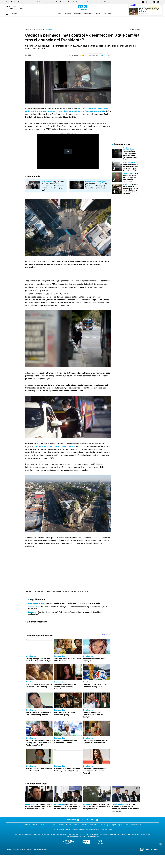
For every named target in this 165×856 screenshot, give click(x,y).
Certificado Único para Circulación (61, 591)
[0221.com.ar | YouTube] (154, 2)
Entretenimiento (135, 825)
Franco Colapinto (73, 2)
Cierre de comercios (24, 2)
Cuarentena (39, 591)
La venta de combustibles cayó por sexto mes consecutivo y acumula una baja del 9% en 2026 (67, 608)
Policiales (67, 14)
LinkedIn (96, 820)
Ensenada (75, 825)
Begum (119, 825)
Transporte (83, 591)
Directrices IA (94, 829)
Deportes (84, 825)
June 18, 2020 (61, 294)
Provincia (53, 825)
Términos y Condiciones (61, 829)
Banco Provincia (61, 2)
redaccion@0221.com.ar (73, 836)
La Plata (58, 14)
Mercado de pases (86, 2)
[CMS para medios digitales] (149, 849)
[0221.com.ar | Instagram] (143, 2)
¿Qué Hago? (108, 14)
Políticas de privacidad (80, 829)
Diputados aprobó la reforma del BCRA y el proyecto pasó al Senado (64, 603)
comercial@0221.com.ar (91, 836)
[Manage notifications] (160, 844)
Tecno (126, 825)
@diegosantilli (62, 281)
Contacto (108, 829)
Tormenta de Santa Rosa (40, 2)
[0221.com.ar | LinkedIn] (158, 2)
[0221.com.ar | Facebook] (147, 2)
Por (28, 55)
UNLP (52, 2)
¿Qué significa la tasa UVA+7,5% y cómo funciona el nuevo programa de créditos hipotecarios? (65, 613)
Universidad (77, 14)
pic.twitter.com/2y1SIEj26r (37, 290)
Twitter (87, 820)
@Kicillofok (49, 281)
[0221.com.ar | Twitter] (150, 2)
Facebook (83, 820)
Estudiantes (98, 2)
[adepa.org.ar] (68, 842)
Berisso (68, 825)
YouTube (92, 820)
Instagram (78, 820)
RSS (102, 829)
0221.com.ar (29, 29)
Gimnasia (107, 2)
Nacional (39, 29)
